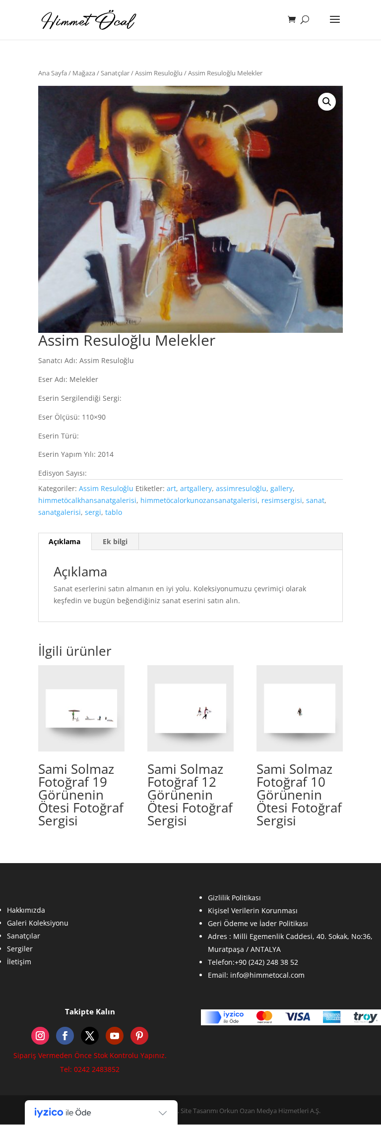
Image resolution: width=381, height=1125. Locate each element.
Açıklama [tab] (64, 541)
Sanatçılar (115, 72)
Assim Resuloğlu (159, 72)
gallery (281, 488)
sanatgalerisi (59, 512)
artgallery (196, 488)
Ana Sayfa (52, 72)
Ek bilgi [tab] (115, 541)
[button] (327, 102)
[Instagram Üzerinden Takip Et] (40, 1036)
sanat (315, 500)
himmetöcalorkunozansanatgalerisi (198, 500)
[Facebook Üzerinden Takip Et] (65, 1036)
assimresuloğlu (241, 488)
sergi (93, 512)
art (171, 488)
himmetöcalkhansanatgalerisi (87, 500)
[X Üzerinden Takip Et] (90, 1036)
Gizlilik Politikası (234, 897)
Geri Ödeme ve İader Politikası (258, 923)
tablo (113, 512)
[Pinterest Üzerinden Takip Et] (139, 1036)
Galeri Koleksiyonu (37, 923)
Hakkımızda (26, 910)
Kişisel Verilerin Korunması (253, 910)
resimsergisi (281, 500)
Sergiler (20, 948)
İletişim (19, 961)
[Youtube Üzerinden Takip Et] (115, 1036)
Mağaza (83, 72)
